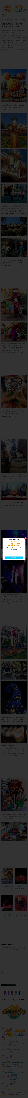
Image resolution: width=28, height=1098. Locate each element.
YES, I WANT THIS (14, 557)
